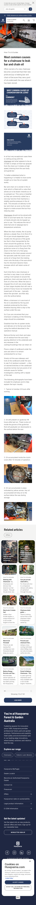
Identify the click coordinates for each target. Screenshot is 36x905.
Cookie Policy (9, 878)
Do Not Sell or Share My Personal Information (18, 887)
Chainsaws (8, 215)
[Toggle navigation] (33, 20)
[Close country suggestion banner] (33, 2)
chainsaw (7, 161)
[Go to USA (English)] (30, 9)
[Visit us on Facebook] (7, 853)
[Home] (3, 20)
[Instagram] (14, 853)
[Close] (30, 861)
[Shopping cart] (28, 20)
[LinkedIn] (22, 853)
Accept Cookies (18, 882)
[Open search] (24, 20)
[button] (5, 760)
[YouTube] (29, 853)
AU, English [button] (10, 21)
